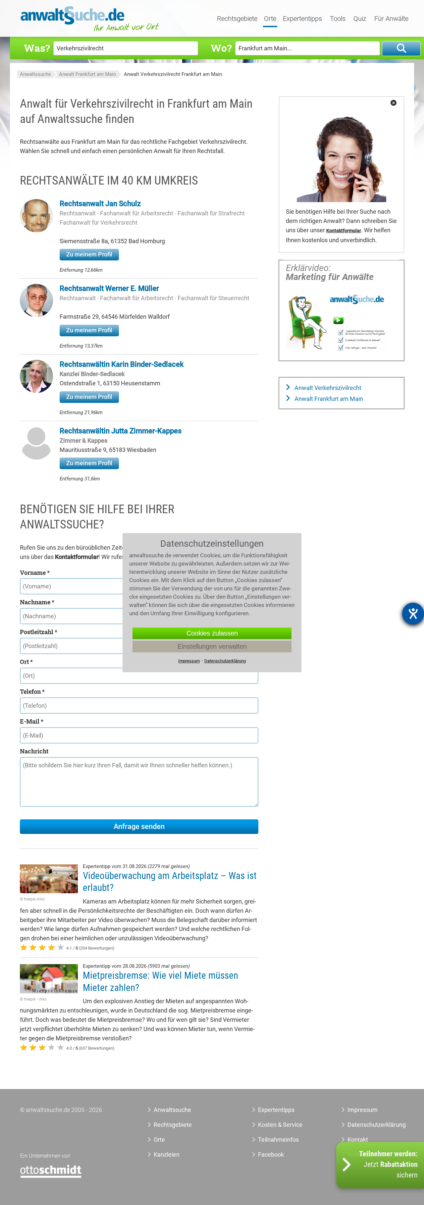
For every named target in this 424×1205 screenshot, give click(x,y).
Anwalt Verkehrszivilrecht (327, 387)
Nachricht (34, 751)
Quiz (359, 19)
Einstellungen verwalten (212, 646)
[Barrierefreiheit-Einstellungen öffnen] (413, 614)
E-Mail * (31, 721)
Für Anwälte (391, 19)
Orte (270, 19)
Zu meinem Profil (89, 254)
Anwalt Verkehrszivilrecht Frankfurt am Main (173, 74)
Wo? (221, 47)
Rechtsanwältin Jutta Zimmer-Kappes (121, 431)
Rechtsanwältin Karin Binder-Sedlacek (122, 364)
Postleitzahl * (38, 632)
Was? (37, 47)
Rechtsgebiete (237, 19)
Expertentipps (302, 19)
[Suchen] (401, 48)
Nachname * (37, 602)
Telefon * (32, 691)
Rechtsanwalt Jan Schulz (100, 203)
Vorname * (35, 572)
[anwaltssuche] (91, 31)
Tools (337, 19)
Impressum (362, 1109)
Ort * (26, 662)
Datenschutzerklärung (369, 1124)
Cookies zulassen (212, 633)
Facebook (271, 1154)
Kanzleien (167, 1154)
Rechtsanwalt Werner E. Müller (109, 288)
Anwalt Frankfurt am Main (87, 74)
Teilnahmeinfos (278, 1139)
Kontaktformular (343, 231)
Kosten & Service (280, 1124)
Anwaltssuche (35, 74)
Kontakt (357, 1139)
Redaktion (360, 1154)
